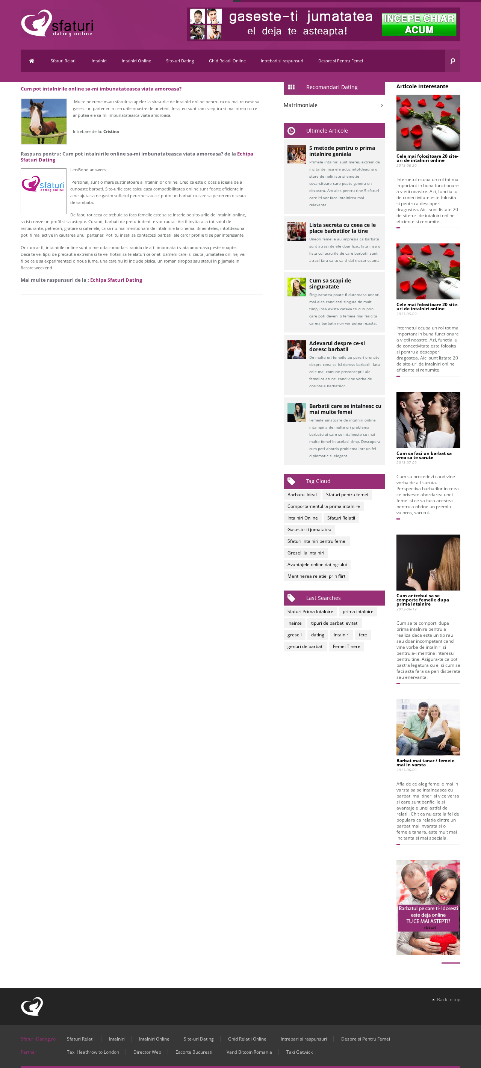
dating (317, 634)
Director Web (147, 1052)
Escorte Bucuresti (193, 1052)
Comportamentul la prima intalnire (323, 506)
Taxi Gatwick (299, 1052)
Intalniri (99, 60)
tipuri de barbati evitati (334, 623)
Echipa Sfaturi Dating (116, 279)
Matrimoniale (301, 105)
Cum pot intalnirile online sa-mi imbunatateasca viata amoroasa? (101, 88)
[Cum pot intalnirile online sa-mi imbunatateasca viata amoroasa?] (44, 121)
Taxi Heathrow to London (93, 1052)
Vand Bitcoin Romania (249, 1052)
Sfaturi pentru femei (347, 494)
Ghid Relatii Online (227, 60)
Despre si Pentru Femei (340, 60)
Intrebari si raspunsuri (282, 60)
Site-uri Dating (180, 60)
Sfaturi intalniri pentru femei (316, 541)
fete (363, 634)
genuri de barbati (305, 646)
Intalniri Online (136, 60)
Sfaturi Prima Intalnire (310, 611)
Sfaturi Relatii (64, 60)
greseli (294, 634)
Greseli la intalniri (305, 553)
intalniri (341, 634)
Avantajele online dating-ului (317, 564)
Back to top (447, 999)
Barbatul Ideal (302, 494)
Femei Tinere (346, 646)
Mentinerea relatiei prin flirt (316, 576)
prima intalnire (358, 611)
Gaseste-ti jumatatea (309, 529)
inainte (294, 623)
